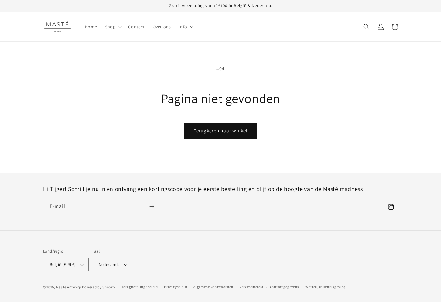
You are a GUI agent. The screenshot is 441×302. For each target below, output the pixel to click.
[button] (112, 27)
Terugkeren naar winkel (221, 131)
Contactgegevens (284, 287)
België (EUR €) (63, 264)
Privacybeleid (175, 287)
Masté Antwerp (68, 287)
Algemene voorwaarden (213, 287)
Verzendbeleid (251, 287)
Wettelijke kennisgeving (325, 287)
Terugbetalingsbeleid (140, 287)
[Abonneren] (152, 206)
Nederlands (109, 264)
